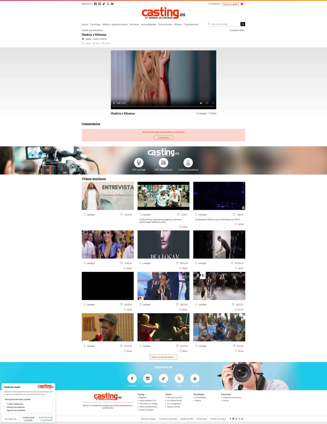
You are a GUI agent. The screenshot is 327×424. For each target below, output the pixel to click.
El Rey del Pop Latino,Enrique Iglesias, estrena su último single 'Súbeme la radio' (161, 220)
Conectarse (215, 4)
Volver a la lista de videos (162, 357)
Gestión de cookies (218, 419)
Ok (242, 24)
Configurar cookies (28, 418)
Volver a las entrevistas (93, 30)
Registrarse (230, 4)
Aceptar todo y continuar (46, 418)
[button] (243, 4)
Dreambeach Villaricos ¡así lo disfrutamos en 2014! (217, 219)
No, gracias (10, 419)
